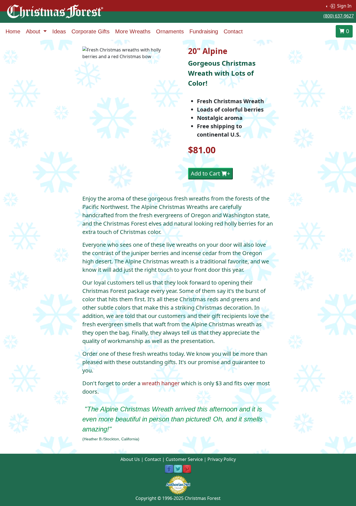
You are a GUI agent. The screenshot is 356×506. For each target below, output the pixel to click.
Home (13, 31)
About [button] (34, 31)
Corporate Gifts (90, 31)
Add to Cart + (210, 173)
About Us (130, 459)
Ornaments (170, 31)
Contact (233, 31)
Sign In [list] (344, 6)
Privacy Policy (221, 459)
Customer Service (184, 459)
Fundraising (203, 31)
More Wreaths (132, 31)
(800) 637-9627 (338, 16)
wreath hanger (161, 383)
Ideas (59, 31)
